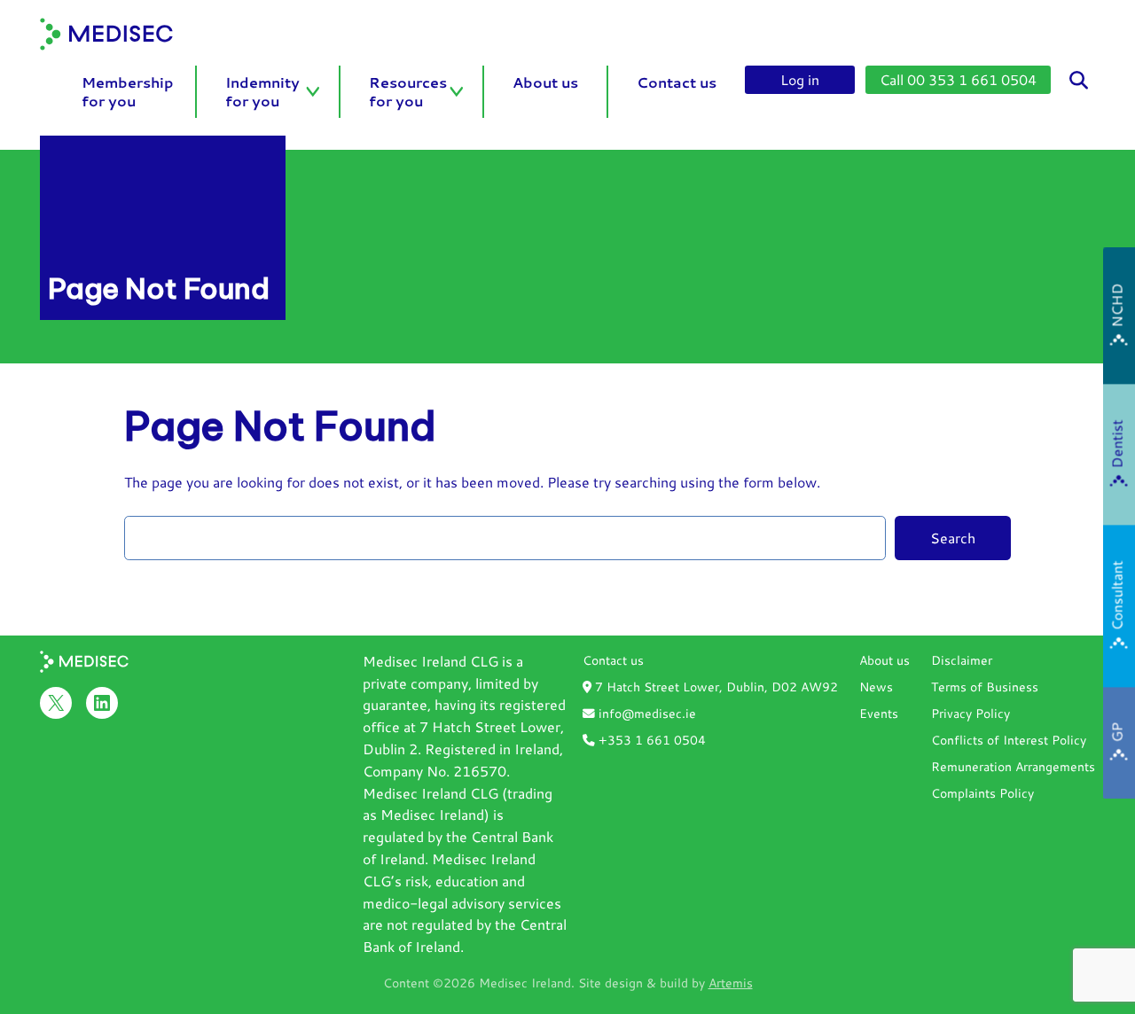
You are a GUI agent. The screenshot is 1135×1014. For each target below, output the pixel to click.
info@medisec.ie (645, 713)
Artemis (730, 982)
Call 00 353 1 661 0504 (958, 79)
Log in (799, 79)
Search (952, 537)
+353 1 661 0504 (650, 739)
